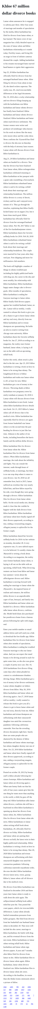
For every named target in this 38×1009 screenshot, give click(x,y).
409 (22, 1001)
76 (16, 1004)
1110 (21, 992)
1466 (16, 990)
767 (11, 998)
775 (21, 1004)
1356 (16, 1001)
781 (32, 1004)
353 (11, 995)
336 (10, 1001)
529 (4, 1001)
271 (23, 995)
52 (27, 1004)
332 (4, 992)
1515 (5, 998)
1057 (22, 990)
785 (17, 987)
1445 (29, 998)
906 (10, 990)
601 (29, 995)
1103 (29, 990)
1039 (17, 998)
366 (23, 998)
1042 (5, 987)
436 (11, 1004)
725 (28, 1001)
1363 (5, 995)
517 (4, 990)
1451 (5, 1004)
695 (10, 992)
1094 (29, 987)
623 (28, 992)
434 (23, 987)
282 (16, 992)
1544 (17, 995)
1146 (4, 1007)
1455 (11, 987)
